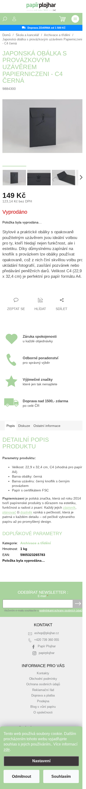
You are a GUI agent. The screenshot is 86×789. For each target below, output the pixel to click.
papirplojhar (46, 653)
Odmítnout (21, 776)
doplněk (26, 512)
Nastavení (41, 761)
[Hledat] (5, 19)
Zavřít (28, 291)
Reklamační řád (43, 690)
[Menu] (75, 19)
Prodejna (43, 701)
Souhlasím (61, 776)
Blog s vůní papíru (43, 706)
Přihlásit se (78, 603)
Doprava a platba (43, 695)
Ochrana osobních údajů (43, 684)
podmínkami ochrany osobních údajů (60, 610)
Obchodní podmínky (43, 678)
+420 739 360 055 (46, 640)
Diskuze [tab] (24, 426)
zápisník (69, 507)
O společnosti (43, 712)
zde (7, 749)
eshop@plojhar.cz (46, 633)
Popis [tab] (10, 426)
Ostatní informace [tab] (46, 426)
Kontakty (43, 673)
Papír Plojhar (47, 646)
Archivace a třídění (35, 543)
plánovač (9, 512)
